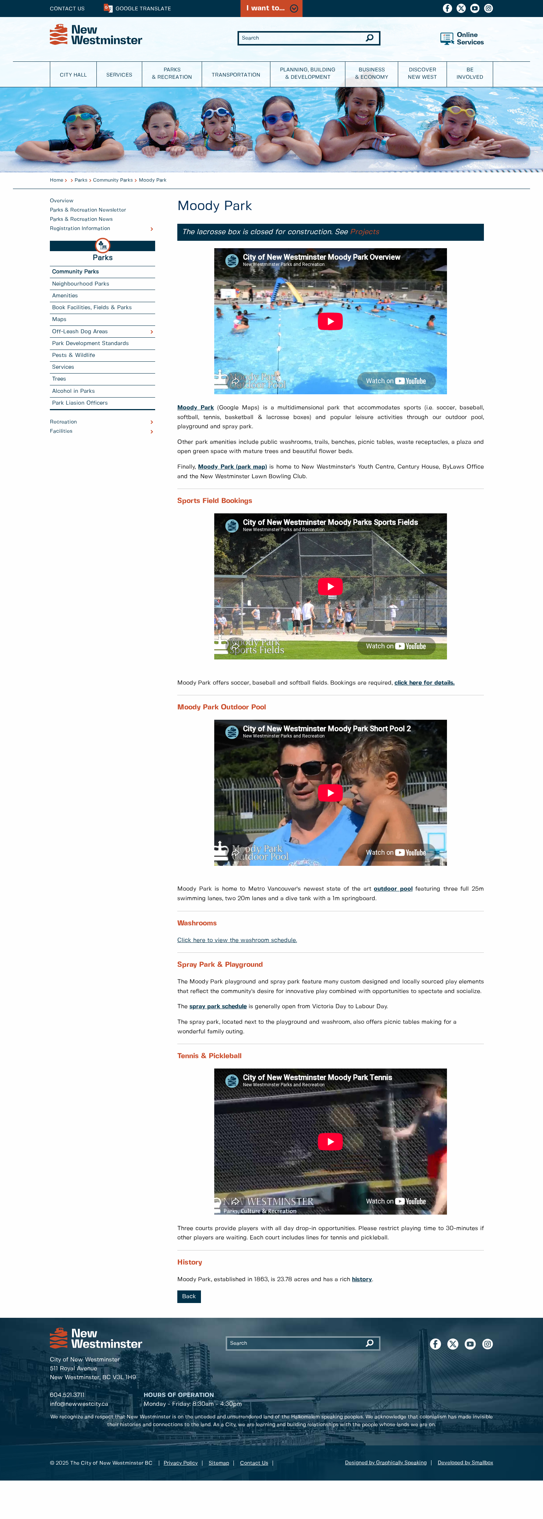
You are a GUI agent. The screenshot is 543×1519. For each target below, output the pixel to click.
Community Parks (113, 180)
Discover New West (422, 73)
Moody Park (153, 180)
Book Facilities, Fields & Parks (92, 307)
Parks (81, 180)
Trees (59, 379)
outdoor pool (393, 889)
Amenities (65, 295)
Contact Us (67, 8)
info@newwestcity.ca (79, 1404)
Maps (59, 319)
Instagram (488, 8)
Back (189, 1296)
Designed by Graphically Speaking (386, 1462)
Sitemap (219, 1463)
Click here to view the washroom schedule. (237, 940)
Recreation (63, 422)
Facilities (61, 431)
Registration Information (80, 228)
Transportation (236, 75)
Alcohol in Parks (73, 391)
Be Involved (470, 73)
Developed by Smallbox (465, 1462)
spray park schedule (218, 1006)
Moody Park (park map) (232, 467)
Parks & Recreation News (81, 219)
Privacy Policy (181, 1463)
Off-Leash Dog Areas (80, 331)
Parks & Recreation (172, 73)
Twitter (461, 8)
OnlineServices (470, 39)
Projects (364, 232)
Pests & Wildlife (73, 355)
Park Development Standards (90, 343)
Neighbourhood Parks (80, 284)
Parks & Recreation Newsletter (88, 210)
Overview (62, 200)
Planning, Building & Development (307, 73)
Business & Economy (371, 73)
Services (119, 75)
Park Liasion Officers (80, 403)
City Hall (73, 75)
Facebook (447, 8)
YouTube (474, 8)
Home (56, 180)
